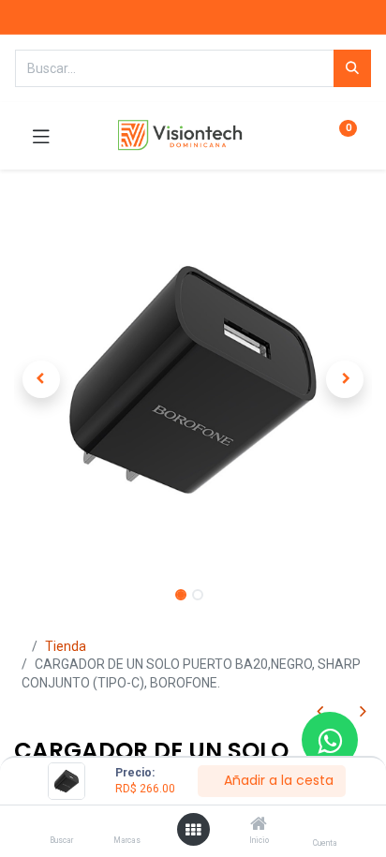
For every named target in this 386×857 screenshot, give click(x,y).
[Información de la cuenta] (325, 824)
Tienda (65, 646)
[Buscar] (61, 825)
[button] (40, 379)
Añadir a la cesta (277, 780)
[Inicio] (258, 825)
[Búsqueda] (352, 68)
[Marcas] (127, 825)
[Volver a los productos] (341, 712)
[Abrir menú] (193, 830)
